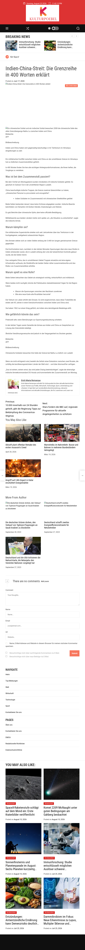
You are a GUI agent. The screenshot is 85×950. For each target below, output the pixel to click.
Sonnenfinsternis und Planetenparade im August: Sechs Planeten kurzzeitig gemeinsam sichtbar (21, 867)
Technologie (10, 700)
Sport (8, 706)
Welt (7, 687)
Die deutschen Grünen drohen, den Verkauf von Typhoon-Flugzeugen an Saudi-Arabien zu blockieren (22, 525)
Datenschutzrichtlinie (14, 750)
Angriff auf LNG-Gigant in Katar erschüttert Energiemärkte (19, 481)
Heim (8, 674)
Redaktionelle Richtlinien (15, 744)
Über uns (9, 725)
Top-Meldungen (12, 681)
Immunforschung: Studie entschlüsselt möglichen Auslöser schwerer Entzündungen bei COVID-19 (60, 867)
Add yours (45, 581)
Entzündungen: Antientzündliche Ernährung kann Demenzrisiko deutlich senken (28, 47)
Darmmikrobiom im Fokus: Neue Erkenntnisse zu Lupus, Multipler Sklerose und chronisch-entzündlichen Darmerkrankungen (60, 923)
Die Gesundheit (49, 858)
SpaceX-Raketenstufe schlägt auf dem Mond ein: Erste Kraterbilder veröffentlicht (22, 811)
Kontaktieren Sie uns (14, 712)
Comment (9, 590)
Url (7, 632)
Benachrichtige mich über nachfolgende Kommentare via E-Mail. (35, 653)
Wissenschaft (11, 803)
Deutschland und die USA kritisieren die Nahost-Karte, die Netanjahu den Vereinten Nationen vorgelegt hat (23, 560)
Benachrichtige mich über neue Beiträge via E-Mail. (29, 657)
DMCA (8, 737)
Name (8, 609)
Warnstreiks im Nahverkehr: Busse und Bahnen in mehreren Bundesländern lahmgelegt (61, 447)
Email (8, 621)
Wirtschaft (10, 693)
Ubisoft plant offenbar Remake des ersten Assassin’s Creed (21, 446)
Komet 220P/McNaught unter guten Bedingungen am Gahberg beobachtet (60, 811)
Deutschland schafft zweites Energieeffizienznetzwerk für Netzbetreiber (56, 525)
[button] (76, 36)
